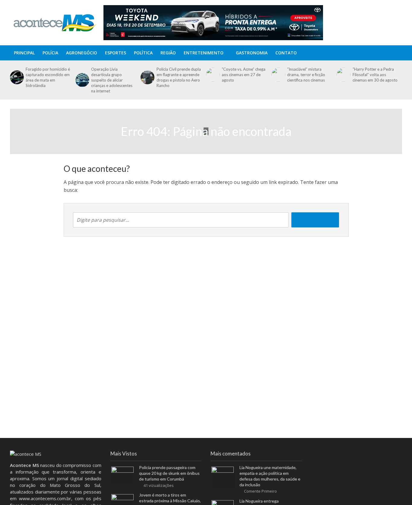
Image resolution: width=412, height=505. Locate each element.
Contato (286, 53)
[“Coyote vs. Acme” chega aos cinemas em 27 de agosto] (212, 75)
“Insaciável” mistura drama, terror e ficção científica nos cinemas (306, 74)
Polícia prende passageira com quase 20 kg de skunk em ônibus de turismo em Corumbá (169, 473)
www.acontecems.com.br (45, 498)
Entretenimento (203, 53)
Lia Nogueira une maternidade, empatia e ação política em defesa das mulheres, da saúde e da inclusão (269, 476)
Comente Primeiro (260, 491)
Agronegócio (81, 53)
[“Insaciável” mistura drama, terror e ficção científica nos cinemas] (277, 75)
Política (143, 53)
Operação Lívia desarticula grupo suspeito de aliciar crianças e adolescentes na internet (111, 80)
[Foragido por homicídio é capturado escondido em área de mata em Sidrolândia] (16, 77)
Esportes (115, 53)
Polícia (50, 53)
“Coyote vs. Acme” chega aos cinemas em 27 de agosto (243, 74)
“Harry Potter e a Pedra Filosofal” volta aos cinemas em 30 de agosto (375, 74)
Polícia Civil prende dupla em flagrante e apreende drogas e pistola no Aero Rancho (179, 77)
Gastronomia (252, 53)
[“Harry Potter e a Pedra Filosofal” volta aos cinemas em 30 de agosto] (343, 75)
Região (168, 53)
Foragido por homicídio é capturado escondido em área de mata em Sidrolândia (48, 77)
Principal (24, 53)
